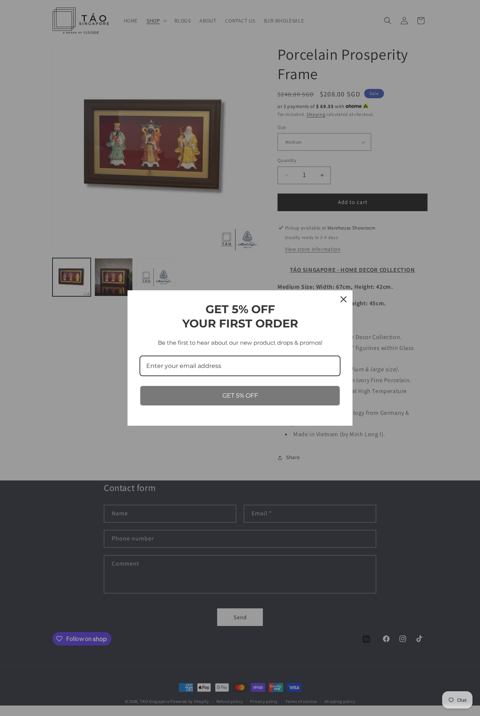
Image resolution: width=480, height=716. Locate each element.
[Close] (343, 299)
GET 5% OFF (240, 395)
